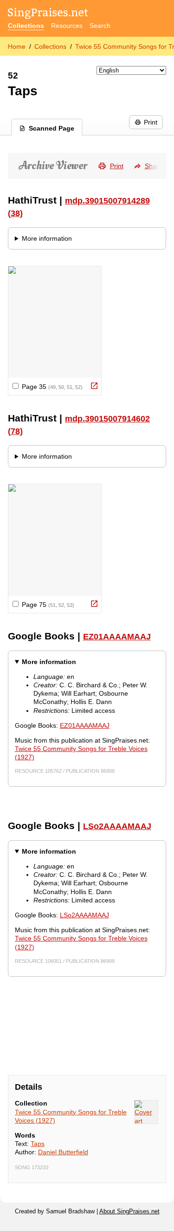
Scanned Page (51, 128)
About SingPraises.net (129, 1211)
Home (17, 46)
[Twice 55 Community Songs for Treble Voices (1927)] (146, 1112)
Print (150, 122)
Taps (38, 1143)
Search (100, 25)
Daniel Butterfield (63, 1152)
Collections (26, 25)
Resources (67, 25)
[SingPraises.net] (48, 14)
